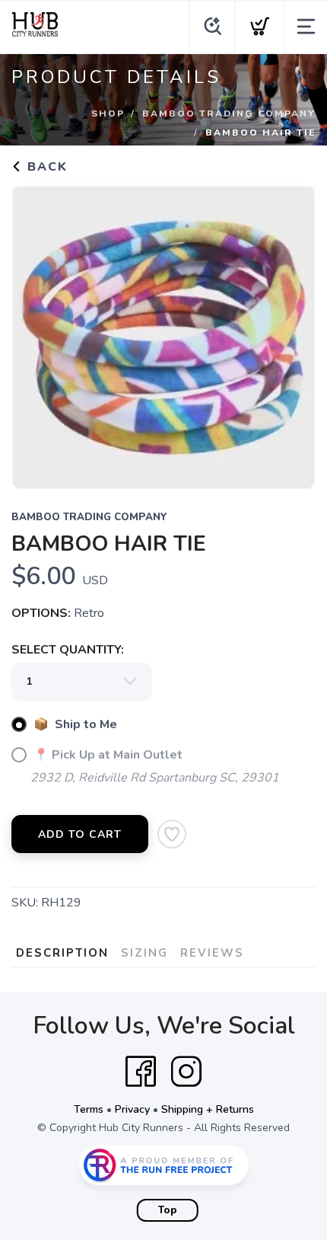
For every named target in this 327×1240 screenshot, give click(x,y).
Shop (108, 113)
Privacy (132, 1109)
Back (45, 166)
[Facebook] (141, 1072)
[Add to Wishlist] (171, 834)
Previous (35, 332)
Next (292, 332)
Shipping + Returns (207, 1109)
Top (167, 1210)
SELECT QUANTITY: (67, 649)
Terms (88, 1109)
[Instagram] (186, 1072)
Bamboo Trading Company (229, 113)
